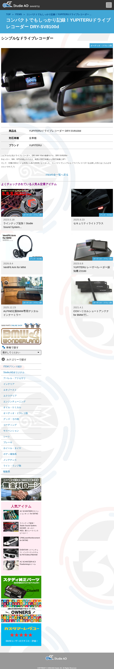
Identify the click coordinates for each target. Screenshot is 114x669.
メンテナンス (10, 460)
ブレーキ (7, 442)
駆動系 (6, 471)
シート (6, 436)
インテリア (8, 384)
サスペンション (11, 431)
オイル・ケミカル (12, 407)
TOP (8, 14)
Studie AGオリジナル (13, 372)
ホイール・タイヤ (12, 448)
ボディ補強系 (10, 454)
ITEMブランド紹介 (12, 366)
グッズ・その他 (11, 419)
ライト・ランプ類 (12, 466)
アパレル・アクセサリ (14, 378)
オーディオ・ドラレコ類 (15, 413)
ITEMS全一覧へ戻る (57, 174)
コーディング (10, 425)
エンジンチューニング (14, 401)
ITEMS (18, 14)
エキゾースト (10, 390)
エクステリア (10, 396)
